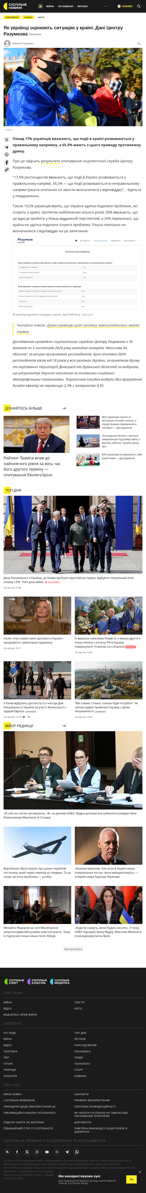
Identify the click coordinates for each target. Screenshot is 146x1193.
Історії (8, 1063)
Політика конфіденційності (95, 1106)
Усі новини (65, 6)
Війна (50, 6)
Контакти (81, 1094)
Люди (78, 1057)
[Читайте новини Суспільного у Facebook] (17, 1152)
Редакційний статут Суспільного (28, 1128)
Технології (82, 1063)
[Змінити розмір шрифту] (139, 43)
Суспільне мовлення (19, 1100)
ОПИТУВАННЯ (12, 17)
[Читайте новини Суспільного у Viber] (57, 1152)
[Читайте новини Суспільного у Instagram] (37, 1152)
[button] (7, 140)
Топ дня (80, 1032)
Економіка (82, 1051)
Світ (6, 1057)
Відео (8, 1008)
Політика (10, 1051)
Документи (82, 1122)
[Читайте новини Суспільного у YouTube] (47, 1152)
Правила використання (92, 1100)
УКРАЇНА (28, 17)
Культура (10, 1076)
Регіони (82, 6)
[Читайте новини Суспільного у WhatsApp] (76, 1152)
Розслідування (85, 1045)
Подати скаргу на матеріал (24, 1122)
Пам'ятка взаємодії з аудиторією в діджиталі (100, 1130)
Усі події (10, 1032)
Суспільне (51, 1171)
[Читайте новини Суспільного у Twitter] (27, 1152)
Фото (78, 1008)
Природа (10, 1069)
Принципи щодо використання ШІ (29, 1106)
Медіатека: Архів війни (20, 1014)
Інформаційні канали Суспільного (30, 1112)
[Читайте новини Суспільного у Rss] (7, 1152)
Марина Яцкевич (23, 43)
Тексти (79, 1002)
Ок (131, 1179)
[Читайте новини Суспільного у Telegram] (67, 1152)
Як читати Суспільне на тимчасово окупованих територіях (101, 1114)
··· (105, 6)
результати (51, 161)
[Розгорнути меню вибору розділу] (40, 6)
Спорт (78, 1069)
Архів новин (13, 1094)
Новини (80, 1076)
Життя (41, 17)
